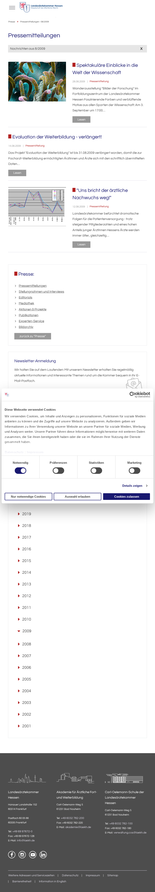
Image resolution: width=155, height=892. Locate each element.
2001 (26, 726)
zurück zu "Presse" (33, 336)
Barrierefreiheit (21, 881)
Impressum (35, 452)
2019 (26, 514)
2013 (26, 584)
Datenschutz (14, 452)
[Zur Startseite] (41, 8)
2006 (26, 668)
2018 (26, 526)
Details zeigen (132, 485)
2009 (26, 631)
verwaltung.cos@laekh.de (130, 832)
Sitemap (112, 875)
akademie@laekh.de (78, 827)
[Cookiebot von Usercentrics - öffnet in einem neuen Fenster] (132, 395)
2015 (26, 561)
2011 (26, 608)
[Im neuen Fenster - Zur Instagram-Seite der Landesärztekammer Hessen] (22, 854)
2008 (26, 644)
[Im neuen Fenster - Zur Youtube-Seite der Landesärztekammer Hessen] (32, 854)
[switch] (58, 470)
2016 (26, 549)
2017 (26, 537)
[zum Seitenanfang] (147, 884)
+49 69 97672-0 (22, 831)
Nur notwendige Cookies (28, 496)
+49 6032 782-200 (72, 818)
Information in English (52, 881)
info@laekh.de (26, 840)
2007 (26, 656)
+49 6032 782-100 (121, 823)
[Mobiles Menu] (12, 7)
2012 (26, 596)
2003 (26, 703)
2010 (26, 619)
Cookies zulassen (126, 496)
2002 (26, 714)
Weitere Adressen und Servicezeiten (31, 875)
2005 (26, 679)
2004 (26, 691)
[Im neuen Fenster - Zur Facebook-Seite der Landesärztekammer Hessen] (11, 854)
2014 (26, 573)
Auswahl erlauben (77, 496)
